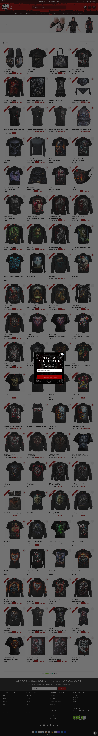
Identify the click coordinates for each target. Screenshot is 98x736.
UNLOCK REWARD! (50, 377)
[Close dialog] (62, 354)
